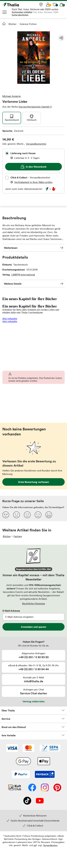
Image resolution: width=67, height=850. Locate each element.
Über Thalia (8, 710)
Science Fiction (28, 24)
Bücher (13, 24)
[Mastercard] (28, 748)
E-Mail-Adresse (11, 610)
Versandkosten (50, 845)
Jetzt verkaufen (9, 318)
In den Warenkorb (36, 166)
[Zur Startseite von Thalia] (18, 4)
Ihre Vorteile (9, 735)
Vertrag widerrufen (34, 701)
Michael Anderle (11, 96)
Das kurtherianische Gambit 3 (35, 106)
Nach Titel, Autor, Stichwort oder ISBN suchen (35, 9)
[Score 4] (38, 514)
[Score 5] (48, 514)
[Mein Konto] (48, 4)
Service (6, 718)
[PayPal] (21, 774)
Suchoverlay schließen (22, 12)
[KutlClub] (15, 788)
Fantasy (18, 536)
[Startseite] (3, 23)
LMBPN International (23, 274)
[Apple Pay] (43, 761)
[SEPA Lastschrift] (50, 748)
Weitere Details (13, 283)
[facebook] (32, 788)
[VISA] (12, 748)
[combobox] (7, 153)
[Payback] (44, 774)
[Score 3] (27, 514)
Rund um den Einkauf (14, 727)
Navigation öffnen (4, 12)
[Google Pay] (23, 761)
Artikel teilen (61, 38)
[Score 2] (16, 514)
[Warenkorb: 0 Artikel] (61, 4)
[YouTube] (40, 801)
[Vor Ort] (41, 4)
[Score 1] (5, 514)
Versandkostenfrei (36, 143)
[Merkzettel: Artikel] (55, 4)
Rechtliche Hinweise (33, 603)
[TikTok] (27, 801)
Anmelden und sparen (33, 627)
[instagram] (45, 788)
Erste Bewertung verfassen (33, 482)
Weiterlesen (10, 248)
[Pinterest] (57, 788)
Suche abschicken (20, 15)
